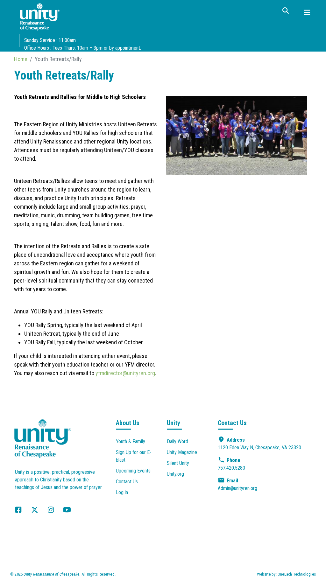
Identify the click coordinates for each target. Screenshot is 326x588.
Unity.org (175, 474)
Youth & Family (130, 441)
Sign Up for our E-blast (133, 456)
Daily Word (177, 441)
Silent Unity (178, 463)
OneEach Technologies (297, 574)
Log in (122, 492)
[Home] (40, 18)
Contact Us (127, 482)
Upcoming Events (133, 471)
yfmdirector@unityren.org (125, 373)
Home (20, 59)
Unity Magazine (182, 452)
